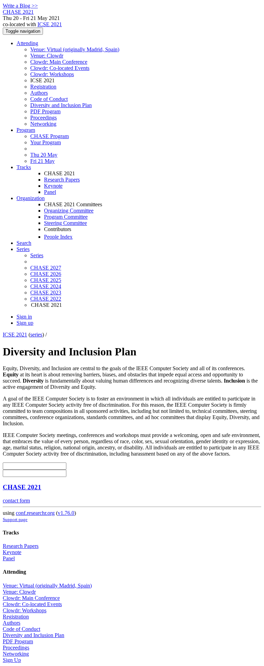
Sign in (24, 317)
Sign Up (12, 660)
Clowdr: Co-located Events (59, 68)
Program (25, 130)
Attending (27, 43)
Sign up (24, 323)
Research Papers (62, 180)
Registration (43, 87)
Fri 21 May (42, 161)
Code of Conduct (49, 99)
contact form (16, 500)
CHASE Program (49, 136)
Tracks (23, 167)
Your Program (45, 142)
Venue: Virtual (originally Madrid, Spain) (74, 49)
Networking (43, 124)
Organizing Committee (69, 211)
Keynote (53, 186)
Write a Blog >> (20, 6)
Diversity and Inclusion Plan (61, 105)
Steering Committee (65, 223)
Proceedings (43, 118)
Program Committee (66, 217)
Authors (39, 93)
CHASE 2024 (45, 286)
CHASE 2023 (45, 292)
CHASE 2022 (45, 299)
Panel (50, 192)
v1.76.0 (66, 513)
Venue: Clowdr (46, 56)
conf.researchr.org (35, 513)
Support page (15, 519)
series (36, 334)
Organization (30, 198)
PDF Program (45, 111)
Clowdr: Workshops (52, 74)
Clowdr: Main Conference (58, 62)
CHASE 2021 (22, 487)
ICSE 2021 (49, 24)
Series (36, 255)
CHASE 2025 (45, 280)
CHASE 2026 (45, 274)
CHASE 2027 (45, 268)
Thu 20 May (43, 155)
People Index (58, 237)
